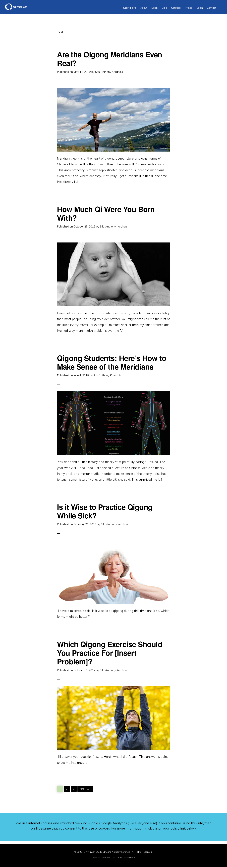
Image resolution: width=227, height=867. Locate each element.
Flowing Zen (30, 6)
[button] (220, 5)
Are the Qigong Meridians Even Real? (109, 58)
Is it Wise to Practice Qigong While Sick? (105, 511)
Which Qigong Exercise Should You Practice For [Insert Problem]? (109, 653)
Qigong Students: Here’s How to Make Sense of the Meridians (111, 362)
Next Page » (85, 788)
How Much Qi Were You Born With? (106, 213)
